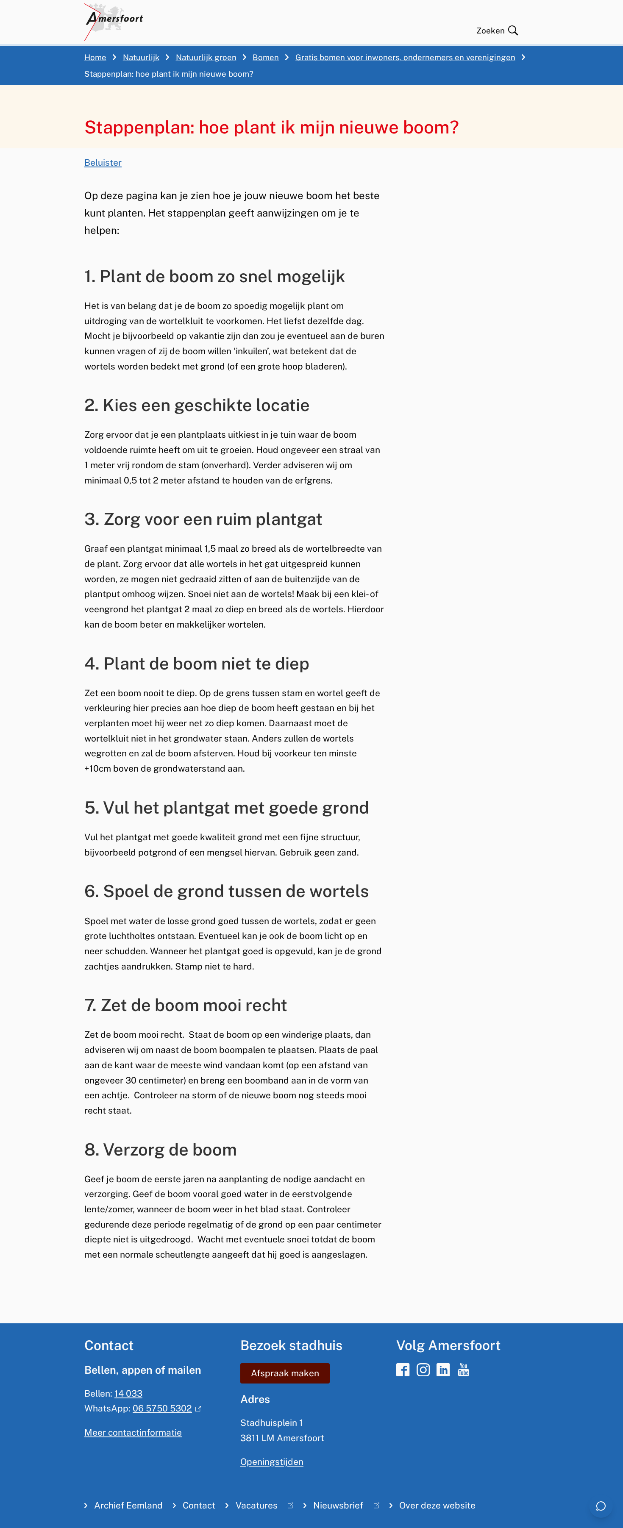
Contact (199, 1505)
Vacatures (251, 1507)
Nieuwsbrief (333, 1507)
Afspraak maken (285, 1373)
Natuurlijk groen (206, 57)
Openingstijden (271, 1461)
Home (95, 57)
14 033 (128, 1393)
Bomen (266, 57)
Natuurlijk (141, 57)
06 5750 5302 (165, 1408)
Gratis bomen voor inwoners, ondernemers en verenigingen (405, 57)
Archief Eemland (128, 1505)
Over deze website (437, 1505)
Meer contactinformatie (133, 1432)
